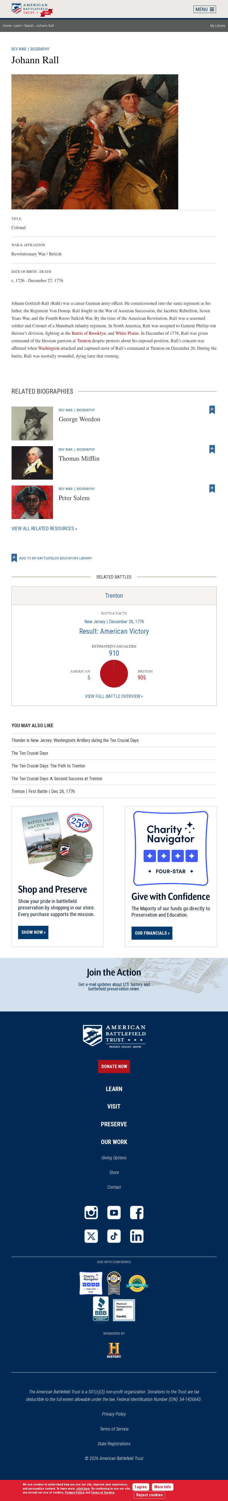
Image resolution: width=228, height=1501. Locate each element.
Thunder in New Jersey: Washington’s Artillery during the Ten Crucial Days (75, 740)
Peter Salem (74, 497)
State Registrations (114, 1443)
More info (162, 1487)
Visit (114, 1106)
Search (29, 26)
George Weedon (79, 418)
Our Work (114, 1142)
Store (121, 1173)
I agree (141, 1487)
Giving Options (114, 1157)
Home (35, 9)
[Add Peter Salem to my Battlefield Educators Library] (212, 489)
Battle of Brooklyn (89, 333)
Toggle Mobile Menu (205, 9)
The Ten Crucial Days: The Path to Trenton (48, 766)
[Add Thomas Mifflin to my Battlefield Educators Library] (212, 449)
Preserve (114, 1124)
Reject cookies (149, 1495)
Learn (18, 26)
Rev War (18, 49)
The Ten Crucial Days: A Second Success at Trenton (56, 778)
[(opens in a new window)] (91, 1212)
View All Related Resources (42, 528)
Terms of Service (114, 1429)
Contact (114, 1187)
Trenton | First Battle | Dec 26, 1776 (43, 791)
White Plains (127, 333)
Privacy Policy (114, 1414)
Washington (49, 348)
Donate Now (114, 1066)
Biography (40, 49)
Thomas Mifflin (79, 458)
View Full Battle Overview (112, 696)
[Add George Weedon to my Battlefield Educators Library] (212, 410)
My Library (217, 26)
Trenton (84, 341)
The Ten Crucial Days (29, 753)
